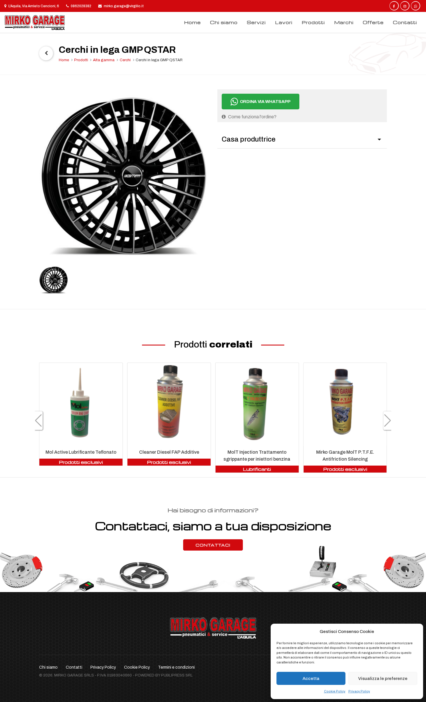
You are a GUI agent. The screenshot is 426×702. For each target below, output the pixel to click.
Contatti (405, 22)
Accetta (311, 678)
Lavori (283, 22)
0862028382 (80, 6)
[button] (38, 420)
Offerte (373, 22)
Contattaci (213, 544)
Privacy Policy (359, 691)
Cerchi (125, 60)
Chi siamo (224, 22)
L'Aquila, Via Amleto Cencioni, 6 (33, 6)
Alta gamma (103, 60)
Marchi (344, 22)
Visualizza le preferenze (382, 678)
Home (192, 22)
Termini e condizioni (176, 667)
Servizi (256, 22)
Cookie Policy (334, 691)
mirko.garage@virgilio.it (123, 6)
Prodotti (313, 22)
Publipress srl (177, 675)
